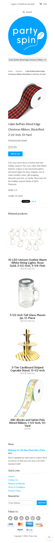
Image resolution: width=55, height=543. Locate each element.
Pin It (34, 201)
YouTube (21, 518)
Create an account (27, 4)
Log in (13, 4)
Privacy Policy (14, 491)
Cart (45, 4)
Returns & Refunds (16, 483)
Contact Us (13, 480)
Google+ (38, 518)
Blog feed (27, 518)
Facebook (16, 518)
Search (11, 476)
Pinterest (33, 518)
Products (19, 71)
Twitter (10, 518)
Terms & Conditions (16, 487)
